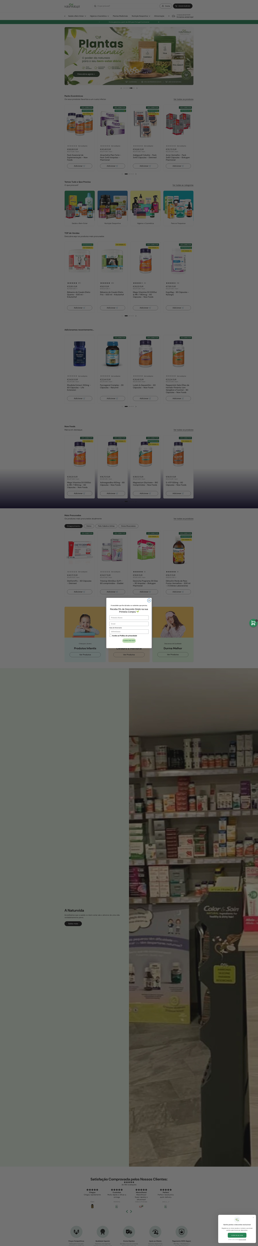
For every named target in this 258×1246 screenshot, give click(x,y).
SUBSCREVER (129, 641)
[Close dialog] (149, 600)
